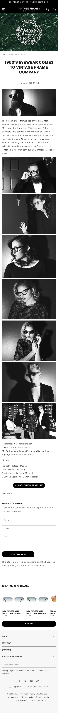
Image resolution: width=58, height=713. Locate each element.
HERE (5, 153)
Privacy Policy (9, 565)
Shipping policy (20, 700)
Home (4, 55)
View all (29, 623)
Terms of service (43, 697)
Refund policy (14, 697)
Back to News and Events (30, 485)
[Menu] (3, 9)
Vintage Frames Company (24, 694)
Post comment (18, 554)
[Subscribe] (54, 665)
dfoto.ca (27, 443)
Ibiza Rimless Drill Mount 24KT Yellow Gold (11, 612)
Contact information (38, 700)
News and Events (16, 55)
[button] (47, 9)
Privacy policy (27, 697)
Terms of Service (29, 565)
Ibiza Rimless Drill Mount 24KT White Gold (37, 612)
